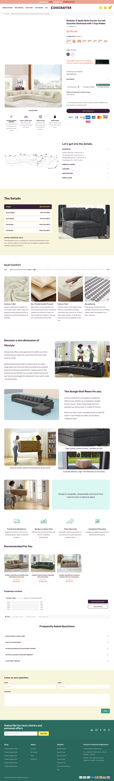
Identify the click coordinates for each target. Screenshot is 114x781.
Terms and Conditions (63, 766)
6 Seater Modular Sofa (10, 763)
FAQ (46, 8)
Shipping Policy (61, 748)
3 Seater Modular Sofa (10, 752)
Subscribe (43, 733)
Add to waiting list (88, 111)
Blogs (32, 755)
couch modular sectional (17, 616)
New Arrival (19, 8)
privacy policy (83, 105)
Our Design (39, 8)
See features (33, 110)
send (105, 711)
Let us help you (71, 74)
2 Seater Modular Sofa (10, 748)
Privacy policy (61, 759)
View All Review (97, 606)
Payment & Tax (61, 763)
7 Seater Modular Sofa (10, 766)
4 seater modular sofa (43, 616)
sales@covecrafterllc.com (94, 748)
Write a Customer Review (98, 601)
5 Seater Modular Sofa (10, 759)
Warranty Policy (70, 537)
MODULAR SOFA (8, 8)
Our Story (29, 8)
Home (7, 14)
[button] (57, 359)
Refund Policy (43, 537)
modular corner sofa (31, 616)
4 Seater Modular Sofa (10, 755)
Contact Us (34, 759)
